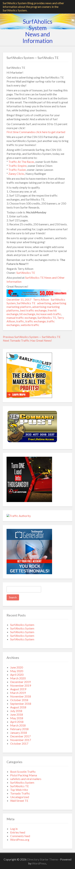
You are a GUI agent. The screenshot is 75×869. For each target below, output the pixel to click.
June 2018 (16, 714)
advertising (44, 303)
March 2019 (18, 692)
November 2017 (20, 740)
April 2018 (16, 721)
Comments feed (20, 836)
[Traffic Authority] (19, 515)
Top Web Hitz (19, 789)
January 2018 (18, 732)
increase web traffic (48, 314)
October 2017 (19, 743)
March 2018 (18, 725)
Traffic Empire (17, 165)
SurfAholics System (22, 624)
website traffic (30, 325)
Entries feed (17, 832)
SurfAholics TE (25, 272)
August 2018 (18, 707)
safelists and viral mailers (25, 779)
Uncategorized (19, 797)
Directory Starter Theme (42, 859)
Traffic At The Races (21, 161)
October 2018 (19, 700)
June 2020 (16, 667)
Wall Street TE (19, 800)
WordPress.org (19, 839)
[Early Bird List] (29, 397)
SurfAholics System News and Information (38, 31)
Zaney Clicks (16, 173)
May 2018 (16, 718)
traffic (20, 321)
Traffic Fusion (17, 169)
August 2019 (18, 689)
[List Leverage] (29, 501)
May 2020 (16, 671)
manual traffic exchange (21, 317)
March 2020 (18, 678)
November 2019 (20, 685)
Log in (14, 828)
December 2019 (20, 682)
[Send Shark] (37, 296)
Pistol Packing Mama (23, 775)
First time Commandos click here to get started (36, 132)
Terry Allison (41, 299)
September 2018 (20, 703)
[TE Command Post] (32, 442)
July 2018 (16, 711)
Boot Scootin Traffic (23, 771)
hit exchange (27, 314)
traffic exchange (35, 321)
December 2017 (20, 736)
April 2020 (16, 674)
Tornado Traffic (20, 793)
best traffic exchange (33, 310)
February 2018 (19, 729)
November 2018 (20, 696)
